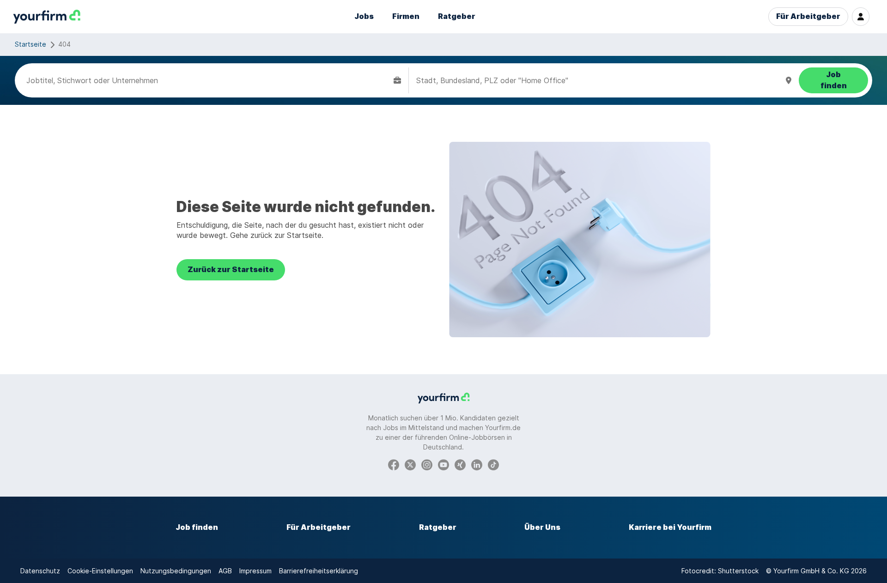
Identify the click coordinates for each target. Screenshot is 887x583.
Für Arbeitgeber (808, 16)
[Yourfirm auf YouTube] (443, 464)
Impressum (255, 571)
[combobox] (208, 80)
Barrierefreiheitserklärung (318, 571)
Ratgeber (456, 16)
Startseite (30, 44)
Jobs (364, 16)
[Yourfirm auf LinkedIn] (476, 464)
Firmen (405, 16)
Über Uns (542, 527)
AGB (225, 571)
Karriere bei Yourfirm (670, 527)
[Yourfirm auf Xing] (460, 464)
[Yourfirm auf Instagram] (426, 464)
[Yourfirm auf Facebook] (393, 464)
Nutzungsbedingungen (175, 571)
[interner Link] (46, 17)
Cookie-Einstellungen (100, 571)
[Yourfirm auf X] (410, 464)
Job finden (197, 527)
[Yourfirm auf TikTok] (493, 464)
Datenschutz (40, 571)
